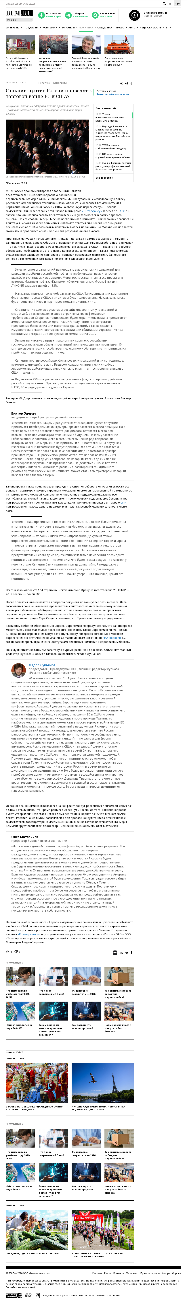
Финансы (68, 27)
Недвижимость (151, 27)
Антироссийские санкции (113, 94)
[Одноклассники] (131, 83)
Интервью (13, 27)
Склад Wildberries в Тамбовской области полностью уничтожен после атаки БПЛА (19, 63)
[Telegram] (126, 83)
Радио (108, 1273)
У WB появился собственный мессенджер (111, 146)
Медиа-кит (132, 1273)
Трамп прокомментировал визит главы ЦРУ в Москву (111, 117)
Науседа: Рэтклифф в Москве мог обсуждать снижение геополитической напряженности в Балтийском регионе (113, 133)
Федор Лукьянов (42, 665)
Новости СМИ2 (14, 1052)
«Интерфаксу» (92, 211)
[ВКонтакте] (121, 83)
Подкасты (31, 27)
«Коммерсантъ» (29, 934)
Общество (104, 27)
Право (120, 27)
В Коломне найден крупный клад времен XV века (113, 155)
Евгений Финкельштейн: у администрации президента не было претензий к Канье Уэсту (86, 63)
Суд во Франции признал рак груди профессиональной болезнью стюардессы (113, 166)
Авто (132, 27)
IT (167, 27)
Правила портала (150, 1273)
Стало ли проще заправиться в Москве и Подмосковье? (118, 61)
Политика (86, 27)
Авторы (166, 1273)
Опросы (176, 1273)
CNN (124, 502)
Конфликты (60, 82)
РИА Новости (111, 637)
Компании (50, 27)
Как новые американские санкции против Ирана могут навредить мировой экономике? (52, 64)
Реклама (97, 1273)
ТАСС (121, 211)
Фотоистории (15, 1058)
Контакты (118, 1273)
